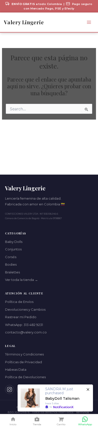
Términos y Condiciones (24, 354)
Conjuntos (13, 249)
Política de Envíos (19, 302)
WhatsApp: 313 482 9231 (24, 325)
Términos (82, 412)
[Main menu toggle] (89, 22)
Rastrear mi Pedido (20, 317)
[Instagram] (9, 389)
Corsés (10, 257)
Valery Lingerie (24, 22)
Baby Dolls (13, 242)
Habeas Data (15, 369)
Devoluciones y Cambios (25, 309)
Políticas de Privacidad (23, 362)
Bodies (11, 264)
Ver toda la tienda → (21, 280)
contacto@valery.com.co (26, 332)
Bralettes (12, 272)
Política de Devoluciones (25, 377)
